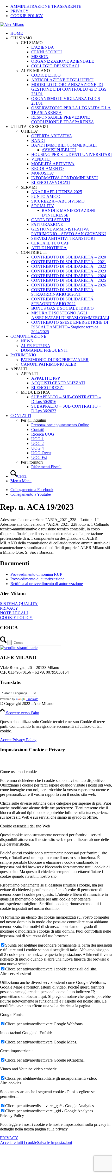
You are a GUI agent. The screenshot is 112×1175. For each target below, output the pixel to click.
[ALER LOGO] (12, 24)
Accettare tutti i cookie (18, 1142)
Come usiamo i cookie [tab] (18, 771)
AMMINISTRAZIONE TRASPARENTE (45, 6)
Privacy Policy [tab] (12, 1115)
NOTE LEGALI (14, 613)
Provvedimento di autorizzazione (37, 579)
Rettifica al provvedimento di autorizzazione (46, 583)
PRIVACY (19, 11)
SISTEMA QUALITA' (19, 603)
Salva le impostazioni (54, 1142)
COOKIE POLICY (26, 15)
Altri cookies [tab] (10, 1083)
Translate (32, 699)
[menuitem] (61, 6)
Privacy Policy (24, 740)
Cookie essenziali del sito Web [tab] (25, 826)
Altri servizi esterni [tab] (15, 973)
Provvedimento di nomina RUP (36, 574)
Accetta (6, 740)
